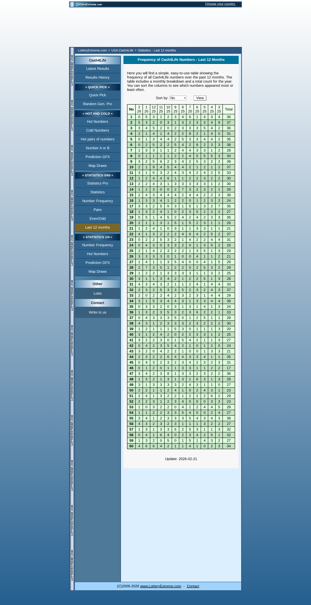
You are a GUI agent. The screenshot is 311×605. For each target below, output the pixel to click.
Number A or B (97, 148)
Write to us (97, 312)
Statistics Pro (97, 183)
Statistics (97, 192)
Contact (193, 586)
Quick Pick (97, 95)
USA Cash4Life (122, 50)
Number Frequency (97, 201)
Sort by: (162, 98)
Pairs (98, 210)
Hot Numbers (97, 121)
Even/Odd (98, 219)
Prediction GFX (97, 157)
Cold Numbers (97, 130)
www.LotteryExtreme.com (160, 586)
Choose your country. (220, 4)
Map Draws (98, 166)
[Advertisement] (155, 27)
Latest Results (97, 69)
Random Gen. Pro (97, 104)
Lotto (98, 293)
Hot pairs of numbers (97, 139)
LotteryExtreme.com (92, 50)
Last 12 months (97, 227)
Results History (97, 77)
